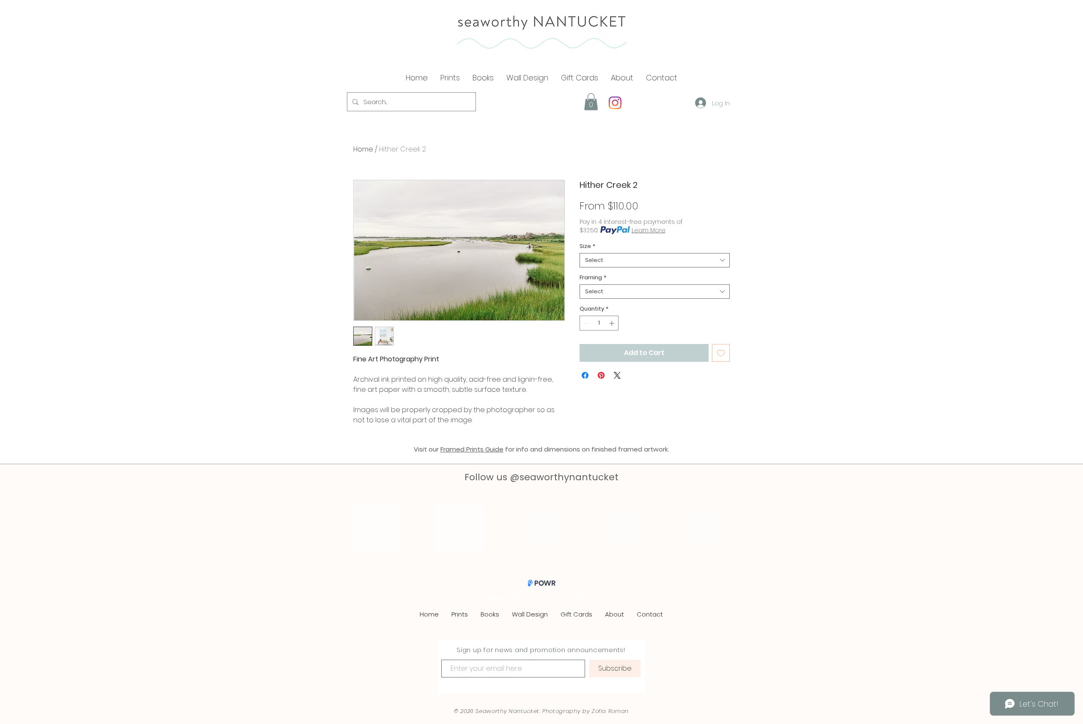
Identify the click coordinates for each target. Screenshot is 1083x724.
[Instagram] (615, 102)
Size (587, 246)
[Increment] (612, 323)
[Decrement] (586, 323)
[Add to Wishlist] (721, 353)
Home (363, 149)
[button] (622, 77)
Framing (593, 277)
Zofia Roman (610, 711)
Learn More (648, 230)
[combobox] (655, 260)
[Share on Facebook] (585, 375)
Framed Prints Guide (471, 449)
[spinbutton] (599, 323)
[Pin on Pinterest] (601, 375)
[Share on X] (617, 375)
